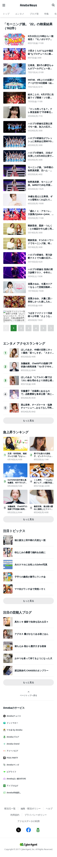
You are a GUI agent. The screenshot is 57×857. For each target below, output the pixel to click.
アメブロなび (12, 785)
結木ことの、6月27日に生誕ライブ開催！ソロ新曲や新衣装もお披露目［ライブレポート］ (41, 99)
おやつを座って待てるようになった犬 (33, 658)
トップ (6, 13)
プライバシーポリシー (36, 814)
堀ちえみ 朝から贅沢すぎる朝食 (30, 646)
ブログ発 (34, 13)
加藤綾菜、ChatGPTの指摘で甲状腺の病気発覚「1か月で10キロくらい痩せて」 (37, 366)
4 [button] (36, 328)
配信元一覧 (10, 808)
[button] (51, 328)
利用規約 (14, 814)
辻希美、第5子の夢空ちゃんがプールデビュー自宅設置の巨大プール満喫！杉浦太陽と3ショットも (41, 70)
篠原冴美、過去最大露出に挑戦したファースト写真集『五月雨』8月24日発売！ (43, 510)
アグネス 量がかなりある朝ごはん (31, 633)
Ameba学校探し (14, 792)
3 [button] (28, 328)
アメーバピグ (12, 750)
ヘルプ (49, 808)
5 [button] (43, 328)
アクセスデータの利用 (28, 821)
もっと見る (28, 420)
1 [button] (13, 328)
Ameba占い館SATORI (16, 778)
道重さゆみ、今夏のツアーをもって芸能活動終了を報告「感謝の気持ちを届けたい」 (40, 288)
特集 (46, 13)
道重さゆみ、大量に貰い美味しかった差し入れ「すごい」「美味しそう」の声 (40, 303)
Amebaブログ (13, 736)
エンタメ (19, 13)
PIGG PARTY (12, 757)
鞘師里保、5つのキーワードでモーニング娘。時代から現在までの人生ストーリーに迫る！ (41, 245)
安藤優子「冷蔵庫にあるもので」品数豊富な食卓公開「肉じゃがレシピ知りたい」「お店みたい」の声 (36, 395)
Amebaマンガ (13, 764)
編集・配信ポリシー (31, 808)
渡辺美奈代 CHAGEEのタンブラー (31, 670)
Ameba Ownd (13, 743)
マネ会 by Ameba (14, 730)
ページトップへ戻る (28, 695)
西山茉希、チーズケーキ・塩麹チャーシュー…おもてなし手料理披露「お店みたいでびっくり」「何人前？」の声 (37, 409)
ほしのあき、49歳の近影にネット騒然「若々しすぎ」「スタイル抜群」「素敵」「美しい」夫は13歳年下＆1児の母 (36, 354)
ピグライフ (11, 771)
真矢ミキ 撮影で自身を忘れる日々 (31, 621)
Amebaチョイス (14, 716)
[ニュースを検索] (53, 5)
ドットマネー (12, 723)
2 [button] (21, 328)
